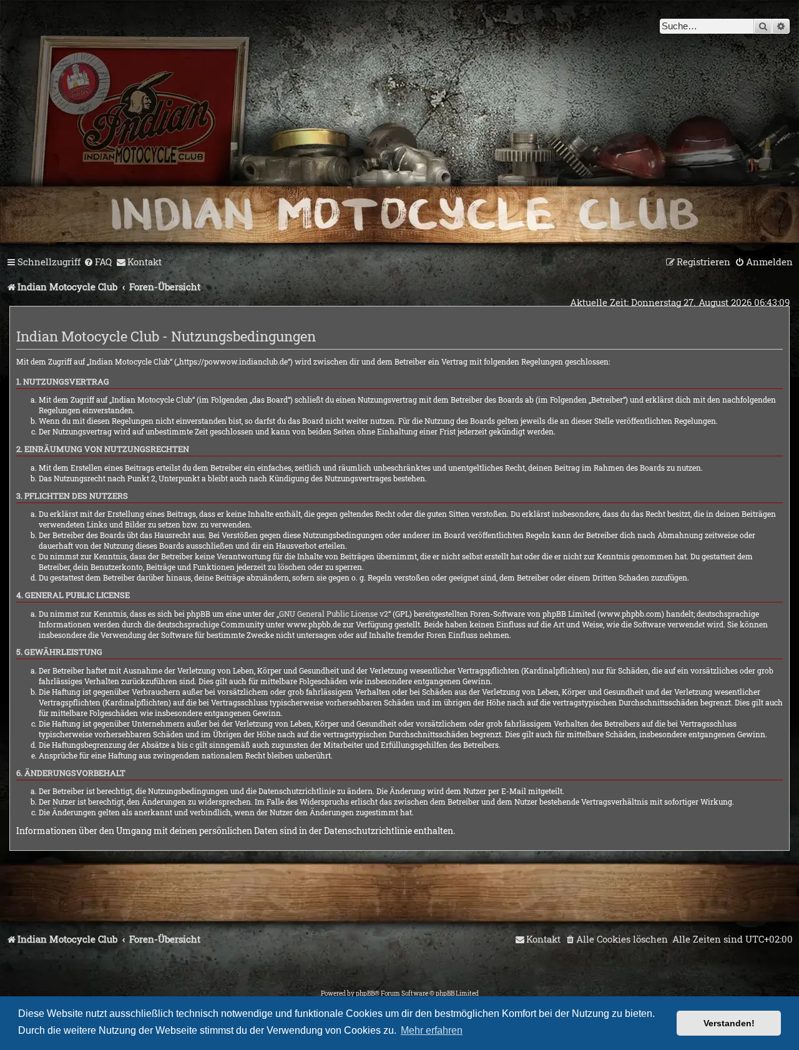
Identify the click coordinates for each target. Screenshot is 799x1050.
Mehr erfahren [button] (432, 1030)
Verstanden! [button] (729, 1023)
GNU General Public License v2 (333, 614)
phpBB (365, 993)
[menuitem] (98, 262)
